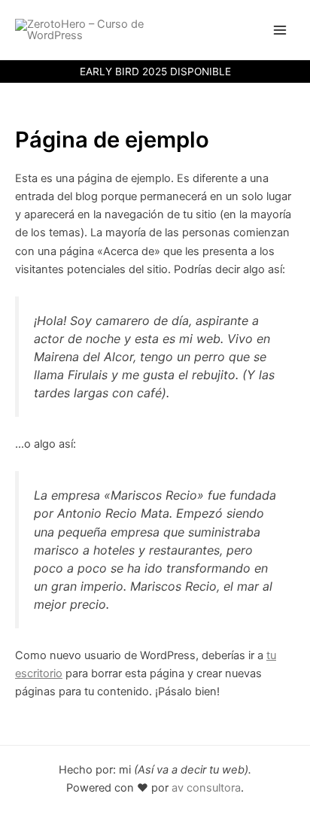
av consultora (205, 788)
